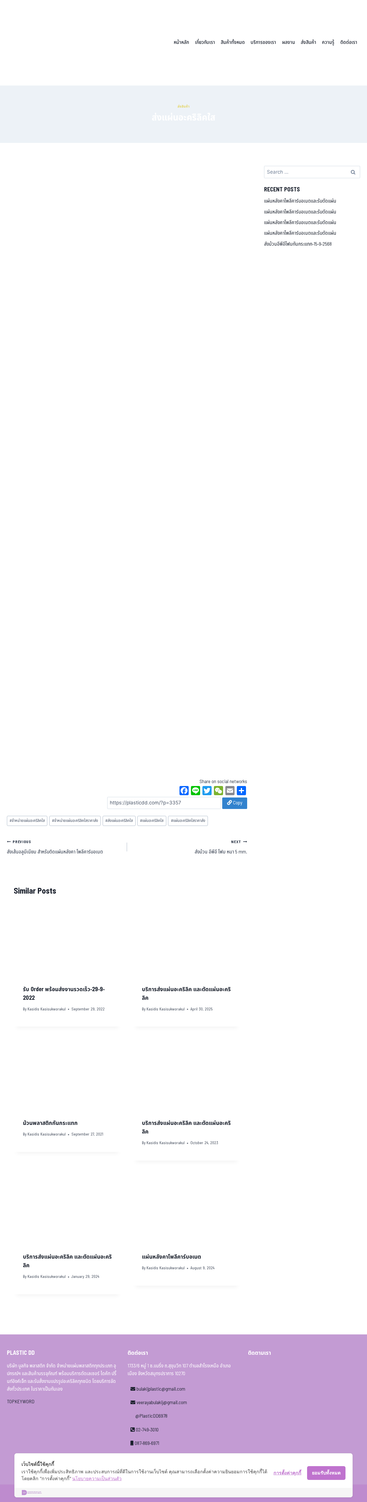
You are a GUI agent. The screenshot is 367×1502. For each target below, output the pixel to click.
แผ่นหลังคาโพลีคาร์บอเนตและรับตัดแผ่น (300, 201)
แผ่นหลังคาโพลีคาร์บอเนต (171, 1257)
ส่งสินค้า (308, 42)
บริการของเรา (263, 42)
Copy (237, 803)
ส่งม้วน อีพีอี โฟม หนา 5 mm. (221, 847)
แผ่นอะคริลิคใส (151, 821)
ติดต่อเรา (348, 42)
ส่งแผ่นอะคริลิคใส (119, 821)
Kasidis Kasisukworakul (47, 1009)
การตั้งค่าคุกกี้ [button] (287, 1473)
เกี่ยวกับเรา (205, 42)
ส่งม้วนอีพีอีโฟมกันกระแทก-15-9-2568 (298, 244)
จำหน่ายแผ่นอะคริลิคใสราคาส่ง (75, 821)
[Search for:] (312, 172)
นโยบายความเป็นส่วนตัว (97, 1478)
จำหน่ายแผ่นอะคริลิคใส (27, 821)
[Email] (230, 791)
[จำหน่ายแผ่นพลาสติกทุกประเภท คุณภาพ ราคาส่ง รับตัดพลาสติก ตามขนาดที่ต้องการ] (47, 43)
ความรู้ (328, 42)
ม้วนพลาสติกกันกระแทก (50, 1123)
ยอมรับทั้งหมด (326, 1473)
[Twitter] (207, 791)
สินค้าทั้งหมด (233, 42)
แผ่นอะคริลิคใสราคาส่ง (188, 821)
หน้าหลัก (181, 42)
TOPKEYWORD (20, 1402)
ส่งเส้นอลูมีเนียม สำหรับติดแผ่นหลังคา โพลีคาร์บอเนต (55, 847)
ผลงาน (288, 42)
